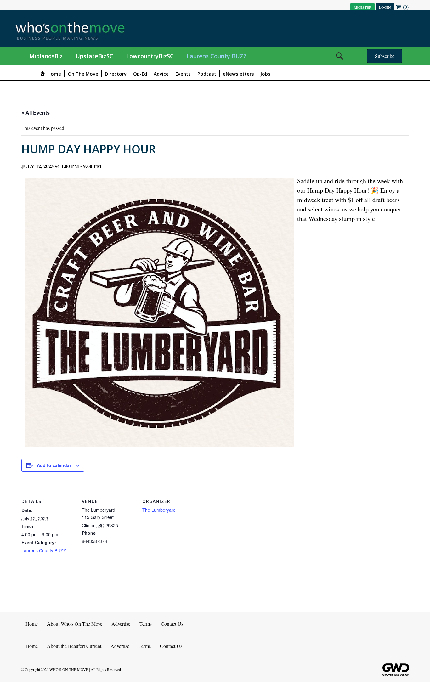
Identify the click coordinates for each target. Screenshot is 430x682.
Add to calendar (54, 465)
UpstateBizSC (94, 56)
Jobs (265, 73)
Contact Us (172, 623)
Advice (161, 73)
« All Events (35, 112)
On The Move (83, 73)
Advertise (120, 623)
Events (183, 73)
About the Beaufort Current (74, 646)
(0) (405, 6)
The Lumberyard (159, 510)
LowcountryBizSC (150, 56)
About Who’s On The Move (74, 623)
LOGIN (385, 7)
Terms (145, 623)
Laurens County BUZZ (217, 56)
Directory (116, 73)
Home (31, 623)
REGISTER (362, 7)
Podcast (206, 73)
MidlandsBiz (46, 56)
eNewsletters (238, 73)
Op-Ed (140, 73)
